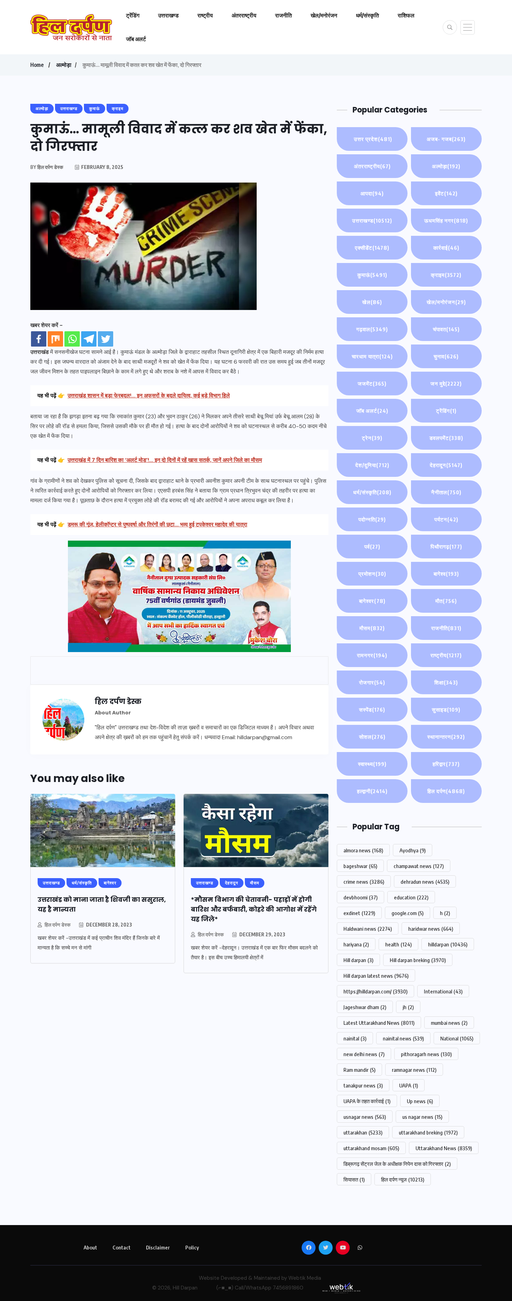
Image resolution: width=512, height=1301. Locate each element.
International (443, 991)
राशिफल (406, 15)
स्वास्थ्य (372, 764)
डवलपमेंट (446, 438)
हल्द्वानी (372, 791)
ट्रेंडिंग (132, 15)
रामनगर (372, 655)
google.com (407, 913)
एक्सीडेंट (372, 248)
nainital (354, 1038)
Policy (192, 1247)
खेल (372, 302)
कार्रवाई (446, 248)
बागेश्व (446, 574)
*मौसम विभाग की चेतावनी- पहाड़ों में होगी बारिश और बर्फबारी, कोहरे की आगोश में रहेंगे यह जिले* (254, 909)
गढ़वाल (372, 329)
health (398, 944)
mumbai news (449, 1023)
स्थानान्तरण (446, 737)
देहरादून (446, 465)
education (411, 897)
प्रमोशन (372, 574)
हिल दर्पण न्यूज (402, 1179)
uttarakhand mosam (371, 1148)
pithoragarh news (426, 1054)
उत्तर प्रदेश (372, 139)
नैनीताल (446, 492)
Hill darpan (358, 960)
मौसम (372, 628)
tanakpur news (363, 1085)
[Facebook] (38, 339)
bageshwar (360, 866)
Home (37, 64)
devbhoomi (360, 897)
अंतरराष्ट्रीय (244, 15)
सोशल (372, 737)
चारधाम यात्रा (372, 356)
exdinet (359, 913)
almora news (363, 850)
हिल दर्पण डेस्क (57, 925)
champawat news (419, 866)
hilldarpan (447, 944)
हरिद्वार (446, 764)
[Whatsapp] (72, 339)
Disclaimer (158, 1247)
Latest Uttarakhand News (378, 1023)
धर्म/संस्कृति (367, 15)
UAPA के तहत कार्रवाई (366, 1101)
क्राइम (446, 275)
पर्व (372, 546)
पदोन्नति (372, 519)
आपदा (372, 193)
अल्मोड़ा (63, 64)
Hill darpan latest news (376, 976)
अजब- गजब (446, 139)
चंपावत (446, 329)
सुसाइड (446, 709)
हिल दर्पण (446, 791)
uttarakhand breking (428, 1132)
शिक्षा (446, 682)
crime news (363, 881)
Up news (420, 1101)
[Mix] (55, 339)
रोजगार (372, 682)
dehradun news (425, 881)
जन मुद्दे (446, 383)
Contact (122, 1247)
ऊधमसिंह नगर (446, 220)
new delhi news (364, 1054)
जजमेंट (372, 383)
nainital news (403, 1038)
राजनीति (283, 15)
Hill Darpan (185, 1287)
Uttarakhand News (444, 1148)
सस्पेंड (372, 709)
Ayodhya (412, 850)
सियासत (354, 1179)
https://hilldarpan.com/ (375, 991)
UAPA (408, 1085)
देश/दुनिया (372, 465)
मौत (446, 601)
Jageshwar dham (364, 1007)
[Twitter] (105, 339)
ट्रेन (372, 438)
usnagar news (364, 1117)
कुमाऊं (372, 275)
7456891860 (288, 1287)
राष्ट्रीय (205, 15)
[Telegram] (88, 339)
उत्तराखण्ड (168, 15)
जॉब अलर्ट (136, 39)
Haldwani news (367, 929)
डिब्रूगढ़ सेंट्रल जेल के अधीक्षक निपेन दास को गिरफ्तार (397, 1164)
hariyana (356, 944)
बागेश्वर (372, 601)
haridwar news (430, 929)
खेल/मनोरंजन (324, 15)
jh (408, 1007)
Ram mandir (359, 1070)
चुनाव (446, 356)
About (90, 1247)
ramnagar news (414, 1070)
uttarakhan (362, 1132)
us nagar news (422, 1117)
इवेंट (446, 193)
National (456, 1038)
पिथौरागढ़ (446, 546)
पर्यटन (446, 519)
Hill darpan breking (418, 960)
